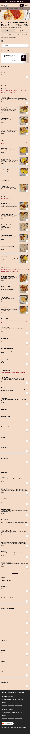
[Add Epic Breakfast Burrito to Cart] (27, 354)
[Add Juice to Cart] (27, 675)
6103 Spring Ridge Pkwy (7, 709)
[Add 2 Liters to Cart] (27, 77)
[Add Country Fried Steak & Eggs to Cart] (27, 220)
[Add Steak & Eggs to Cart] (27, 262)
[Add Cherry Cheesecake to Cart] (27, 514)
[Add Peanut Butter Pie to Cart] (27, 546)
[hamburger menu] (2, 5)
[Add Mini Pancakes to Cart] (27, 382)
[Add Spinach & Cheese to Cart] (27, 364)
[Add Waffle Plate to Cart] (27, 313)
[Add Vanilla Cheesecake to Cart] (27, 567)
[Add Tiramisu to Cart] (27, 557)
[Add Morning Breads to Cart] (27, 430)
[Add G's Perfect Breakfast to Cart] (27, 241)
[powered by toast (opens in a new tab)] (7, 723)
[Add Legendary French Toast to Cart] (27, 281)
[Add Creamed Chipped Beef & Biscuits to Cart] (27, 230)
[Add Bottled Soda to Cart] (27, 622)
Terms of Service (5, 727)
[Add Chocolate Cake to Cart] (27, 525)
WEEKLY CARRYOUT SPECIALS (13, 1)
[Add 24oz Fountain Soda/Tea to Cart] (27, 601)
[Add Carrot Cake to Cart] (27, 504)
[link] (6, 41)
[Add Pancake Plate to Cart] (27, 303)
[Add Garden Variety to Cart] (27, 124)
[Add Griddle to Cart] (27, 441)
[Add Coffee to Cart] (27, 665)
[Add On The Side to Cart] (27, 451)
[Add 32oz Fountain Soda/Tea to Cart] (27, 612)
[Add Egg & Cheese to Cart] (27, 343)
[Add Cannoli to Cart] (27, 483)
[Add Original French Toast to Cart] (27, 292)
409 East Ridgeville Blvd (7, 696)
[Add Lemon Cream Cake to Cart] (27, 536)
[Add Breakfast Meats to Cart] (27, 420)
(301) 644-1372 (5, 711)
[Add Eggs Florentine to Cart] (27, 175)
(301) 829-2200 (5, 698)
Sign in (26, 5)
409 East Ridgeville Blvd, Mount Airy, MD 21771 (12, 699)
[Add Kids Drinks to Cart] (27, 644)
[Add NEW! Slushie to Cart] (27, 591)
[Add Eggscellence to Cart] (27, 191)
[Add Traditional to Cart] (27, 154)
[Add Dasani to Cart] (27, 654)
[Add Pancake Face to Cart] (27, 393)
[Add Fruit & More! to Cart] (27, 462)
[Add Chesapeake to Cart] (27, 113)
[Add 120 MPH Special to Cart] (27, 209)
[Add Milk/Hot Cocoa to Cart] (27, 686)
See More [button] (22, 1)
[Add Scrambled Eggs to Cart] (27, 404)
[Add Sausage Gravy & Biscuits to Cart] (27, 251)
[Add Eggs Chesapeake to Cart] (27, 164)
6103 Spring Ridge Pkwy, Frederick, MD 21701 (12, 712)
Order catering (18, 705)
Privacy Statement (14, 727)
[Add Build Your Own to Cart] (27, 103)
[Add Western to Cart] (27, 134)
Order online (11, 705)
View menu (4, 705)
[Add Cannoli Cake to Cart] (27, 493)
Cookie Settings (22, 727)
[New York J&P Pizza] (5, 5)
